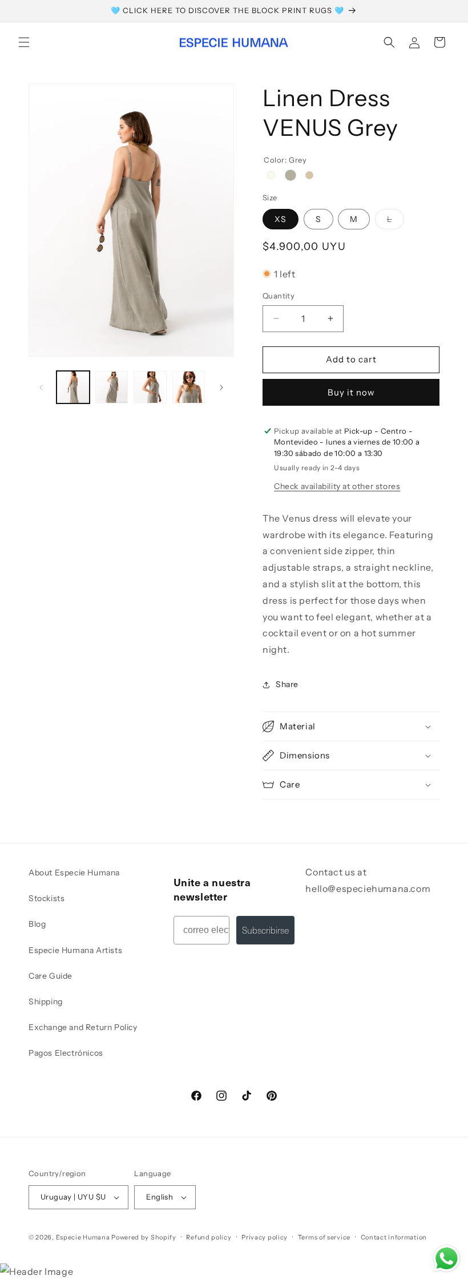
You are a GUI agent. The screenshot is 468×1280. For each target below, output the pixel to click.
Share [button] (287, 684)
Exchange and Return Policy (83, 1027)
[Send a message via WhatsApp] (446, 1258)
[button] (24, 42)
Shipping (46, 1001)
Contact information (394, 1237)
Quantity (278, 295)
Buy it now (351, 392)
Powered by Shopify (143, 1237)
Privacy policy (264, 1237)
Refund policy (208, 1237)
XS (281, 219)
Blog (37, 924)
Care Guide (50, 976)
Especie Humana (83, 1237)
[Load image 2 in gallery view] (111, 387)
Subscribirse (265, 930)
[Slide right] (221, 387)
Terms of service (324, 1237)
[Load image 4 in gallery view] (188, 387)
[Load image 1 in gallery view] (73, 387)
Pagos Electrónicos (66, 1053)
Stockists (46, 898)
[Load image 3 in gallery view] (150, 387)
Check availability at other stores (337, 486)
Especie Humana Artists (75, 950)
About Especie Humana (74, 872)
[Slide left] (41, 387)
